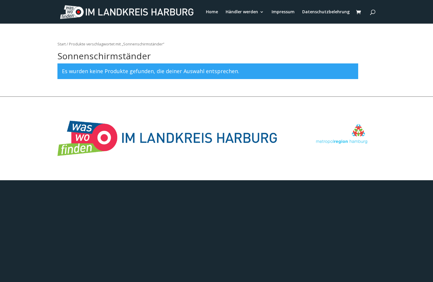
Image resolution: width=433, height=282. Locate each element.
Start (61, 44)
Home (212, 12)
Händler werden (242, 12)
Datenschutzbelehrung (326, 12)
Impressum (283, 12)
